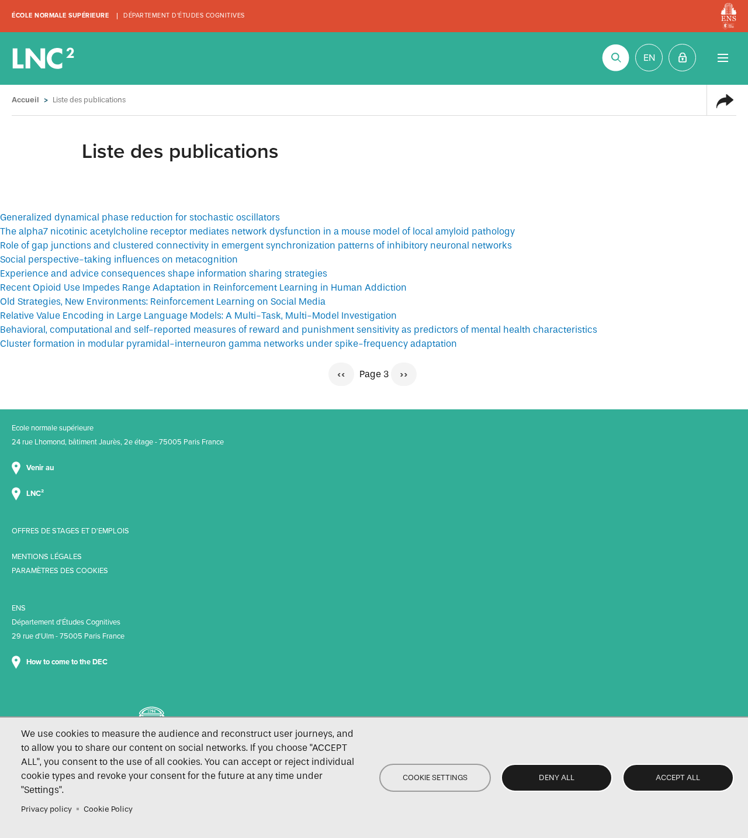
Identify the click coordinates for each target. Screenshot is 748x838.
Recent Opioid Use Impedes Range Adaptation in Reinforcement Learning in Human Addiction (203, 287)
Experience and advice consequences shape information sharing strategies (163, 273)
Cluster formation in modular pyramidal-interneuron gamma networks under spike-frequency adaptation (228, 343)
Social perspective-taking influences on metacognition (119, 259)
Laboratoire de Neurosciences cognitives (44, 58)
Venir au (41, 468)
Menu (722, 57)
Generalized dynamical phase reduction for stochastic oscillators (140, 217)
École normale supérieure (60, 15)
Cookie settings (435, 777)
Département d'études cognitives (184, 15)
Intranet (682, 57)
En (649, 58)
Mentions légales (47, 556)
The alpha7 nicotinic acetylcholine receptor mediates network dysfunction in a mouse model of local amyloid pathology (257, 231)
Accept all (678, 777)
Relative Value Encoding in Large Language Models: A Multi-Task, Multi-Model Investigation (198, 315)
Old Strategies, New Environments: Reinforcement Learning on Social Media (162, 301)
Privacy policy (46, 809)
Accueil (25, 99)
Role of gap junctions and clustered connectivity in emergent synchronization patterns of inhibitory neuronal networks (256, 245)
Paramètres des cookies (60, 570)
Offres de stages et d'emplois (70, 531)
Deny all (556, 777)
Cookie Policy (108, 809)
